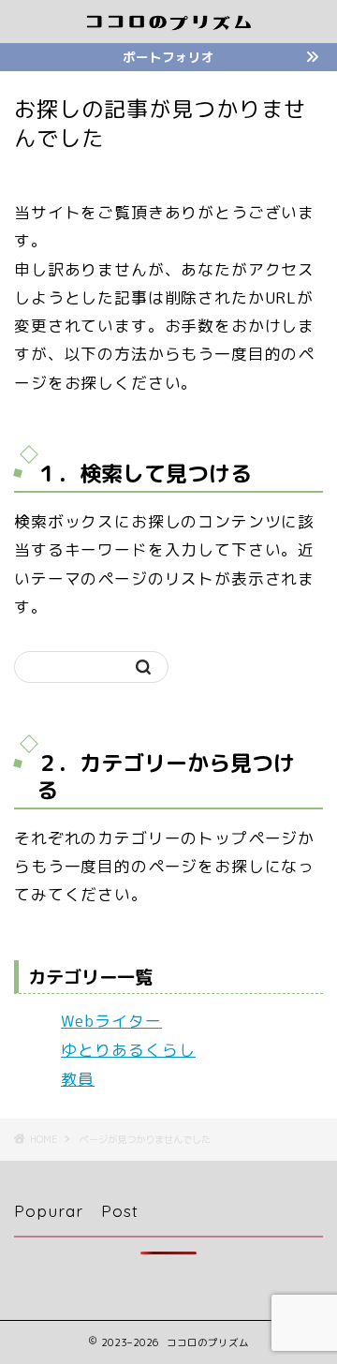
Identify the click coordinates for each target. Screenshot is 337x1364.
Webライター (111, 1020)
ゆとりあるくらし (128, 1049)
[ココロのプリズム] (168, 25)
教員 (78, 1079)
